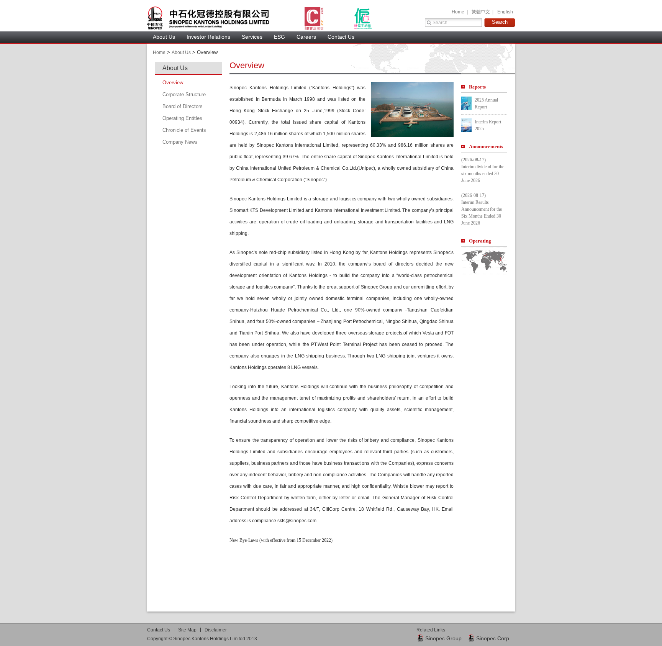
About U (181, 52)
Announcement (486, 146)
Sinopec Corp (492, 638)
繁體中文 (481, 12)
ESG (279, 37)
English (505, 12)
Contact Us (341, 37)
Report (477, 87)
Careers (306, 37)
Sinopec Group (443, 638)
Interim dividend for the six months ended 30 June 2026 (482, 173)
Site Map (187, 630)
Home (458, 12)
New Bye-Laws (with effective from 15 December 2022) (281, 540)
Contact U (158, 630)
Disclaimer (216, 630)
